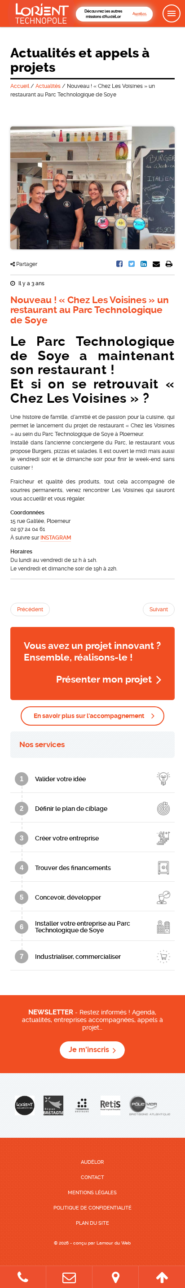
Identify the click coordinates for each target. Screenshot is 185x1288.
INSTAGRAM (55, 538)
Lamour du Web (114, 1243)
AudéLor (92, 1162)
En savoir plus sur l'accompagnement (89, 715)
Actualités (48, 86)
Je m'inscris (89, 1050)
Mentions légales (92, 1193)
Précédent (30, 609)
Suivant (159, 609)
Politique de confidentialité (92, 1208)
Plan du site (92, 1223)
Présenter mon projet (104, 679)
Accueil (19, 86)
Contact (92, 1177)
